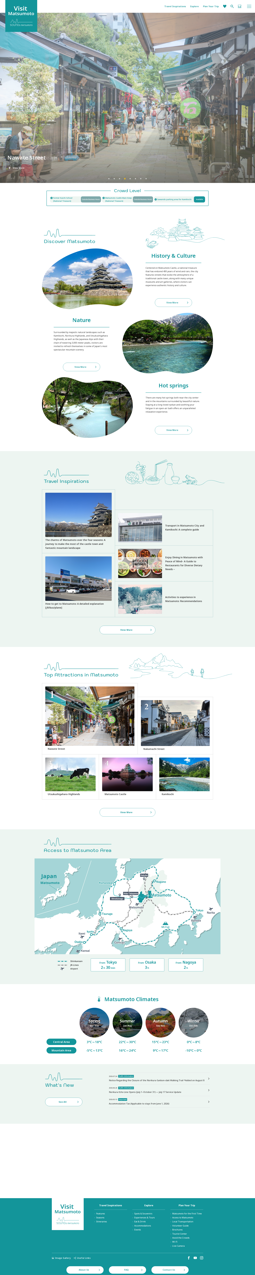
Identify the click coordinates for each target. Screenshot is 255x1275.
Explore (194, 6)
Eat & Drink (140, 1221)
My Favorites (224, 6)
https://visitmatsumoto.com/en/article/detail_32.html (164, 599)
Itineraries (101, 1221)
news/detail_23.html (159, 1101)
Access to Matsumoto (182, 1217)
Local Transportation (182, 1221)
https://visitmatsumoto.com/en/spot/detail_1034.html (70, 776)
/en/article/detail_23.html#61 (94, 1031)
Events (137, 1229)
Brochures (177, 1229)
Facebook (188, 1257)
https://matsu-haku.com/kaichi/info (75, 199)
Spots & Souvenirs (143, 1213)
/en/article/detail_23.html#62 (128, 1031)
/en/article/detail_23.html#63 (160, 1031)
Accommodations (142, 1225)
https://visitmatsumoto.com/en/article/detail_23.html (78, 521)
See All (63, 1101)
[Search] (232, 6)
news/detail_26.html (159, 1090)
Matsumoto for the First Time (187, 1213)
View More (19, 167)
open (127, 199)
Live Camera (178, 1245)
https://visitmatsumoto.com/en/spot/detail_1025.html (184, 776)
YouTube (195, 1257)
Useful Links (84, 1258)
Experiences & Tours (144, 1217)
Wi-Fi (174, 1241)
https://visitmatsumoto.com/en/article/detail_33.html (78, 585)
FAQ (126, 1269)
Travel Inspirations (175, 6)
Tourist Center (179, 1233)
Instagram (201, 1257)
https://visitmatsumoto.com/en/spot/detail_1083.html (90, 718)
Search (232, 6)
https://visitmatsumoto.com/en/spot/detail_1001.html (127, 776)
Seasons (100, 1217)
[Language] (239, 6)
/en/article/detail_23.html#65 (194, 1031)
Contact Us (169, 1269)
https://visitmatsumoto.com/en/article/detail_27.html (164, 527)
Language (239, 6)
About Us (84, 1269)
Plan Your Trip (211, 6)
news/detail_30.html (159, 1078)
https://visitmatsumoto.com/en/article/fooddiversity (164, 563)
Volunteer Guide (180, 1225)
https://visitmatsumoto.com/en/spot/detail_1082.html (175, 725)
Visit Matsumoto (68, 1214)
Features (100, 1213)
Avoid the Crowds (181, 1237)
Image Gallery (63, 1258)
